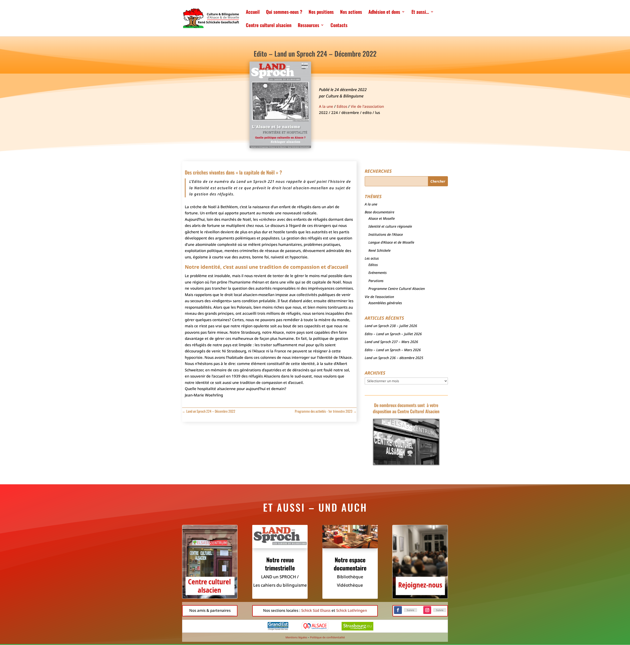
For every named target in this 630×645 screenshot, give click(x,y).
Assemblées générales (385, 302)
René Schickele (379, 250)
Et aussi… (420, 12)
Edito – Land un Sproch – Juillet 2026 (393, 333)
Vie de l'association (367, 106)
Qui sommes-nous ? (284, 12)
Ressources (308, 25)
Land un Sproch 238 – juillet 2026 (391, 325)
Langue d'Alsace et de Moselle (391, 242)
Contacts (339, 25)
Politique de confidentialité (327, 637)
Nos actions (351, 12)
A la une (326, 106)
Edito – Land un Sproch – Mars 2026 (393, 349)
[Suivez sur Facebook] (398, 610)
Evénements (377, 272)
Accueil (253, 12)
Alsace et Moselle (381, 218)
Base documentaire (379, 212)
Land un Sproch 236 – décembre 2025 (394, 357)
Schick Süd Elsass (316, 610)
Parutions (375, 280)
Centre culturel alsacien (268, 25)
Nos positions (321, 12)
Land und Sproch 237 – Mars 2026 (391, 341)
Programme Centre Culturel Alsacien (396, 288)
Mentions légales (296, 637)
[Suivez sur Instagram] (427, 610)
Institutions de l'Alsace (385, 234)
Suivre (410, 610)
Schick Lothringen (351, 610)
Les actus (372, 258)
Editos (342, 106)
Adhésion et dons (384, 12)
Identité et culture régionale (390, 226)
